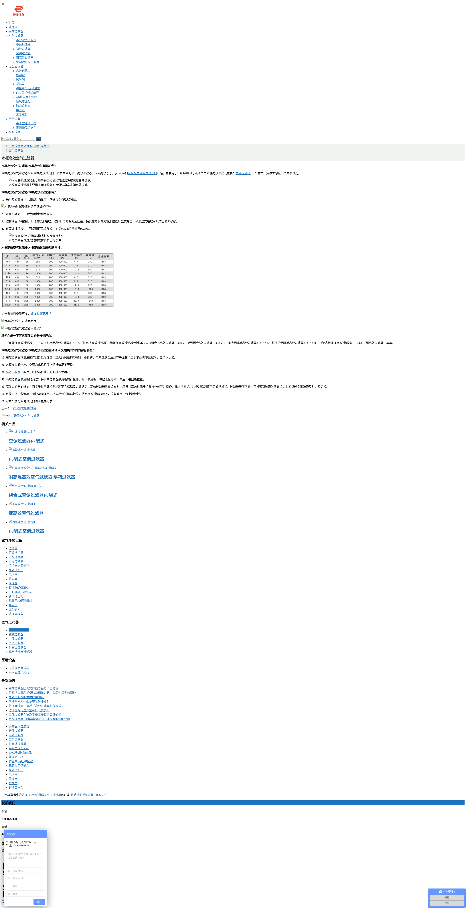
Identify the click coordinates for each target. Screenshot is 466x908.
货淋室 (20, 83)
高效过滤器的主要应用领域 (26, 697)
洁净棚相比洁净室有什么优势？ (29, 710)
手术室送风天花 (26, 123)
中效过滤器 (23, 44)
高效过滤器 (16, 31)
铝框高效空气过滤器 (26, 415)
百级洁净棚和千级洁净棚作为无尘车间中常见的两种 (42, 692)
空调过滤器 (23, 53)
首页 (12, 22)
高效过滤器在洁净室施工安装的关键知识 (35, 714)
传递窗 (20, 75)
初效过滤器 (23, 48)
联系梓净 (14, 132)
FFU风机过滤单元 (27, 92)
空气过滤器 (16, 35)
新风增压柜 (23, 101)
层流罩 (20, 110)
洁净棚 (13, 27)
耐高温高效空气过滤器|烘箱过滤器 (42, 477)
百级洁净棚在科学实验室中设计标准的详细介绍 (39, 719)
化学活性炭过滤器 (27, 62)
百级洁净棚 (16, 552)
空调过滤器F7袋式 (26, 441)
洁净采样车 (23, 105)
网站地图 (76, 794)
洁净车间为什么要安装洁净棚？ (29, 701)
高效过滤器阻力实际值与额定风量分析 (33, 688)
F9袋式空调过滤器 (25, 408)
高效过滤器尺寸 (41, 313)
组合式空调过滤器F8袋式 (33, 495)
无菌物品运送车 (26, 127)
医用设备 (14, 118)
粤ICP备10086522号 (95, 794)
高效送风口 (23, 70)
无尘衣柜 (22, 114)
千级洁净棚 (16, 557)
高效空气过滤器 (26, 40)
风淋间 (20, 79)
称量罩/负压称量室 (28, 88)
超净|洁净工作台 (26, 97)
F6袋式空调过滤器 (26, 459)
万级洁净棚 (16, 561)
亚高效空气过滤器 (26, 513)
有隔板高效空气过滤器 (142, 173)
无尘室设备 (16, 66)
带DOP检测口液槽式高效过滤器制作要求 (35, 706)
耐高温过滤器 (24, 57)
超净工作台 (16, 787)
